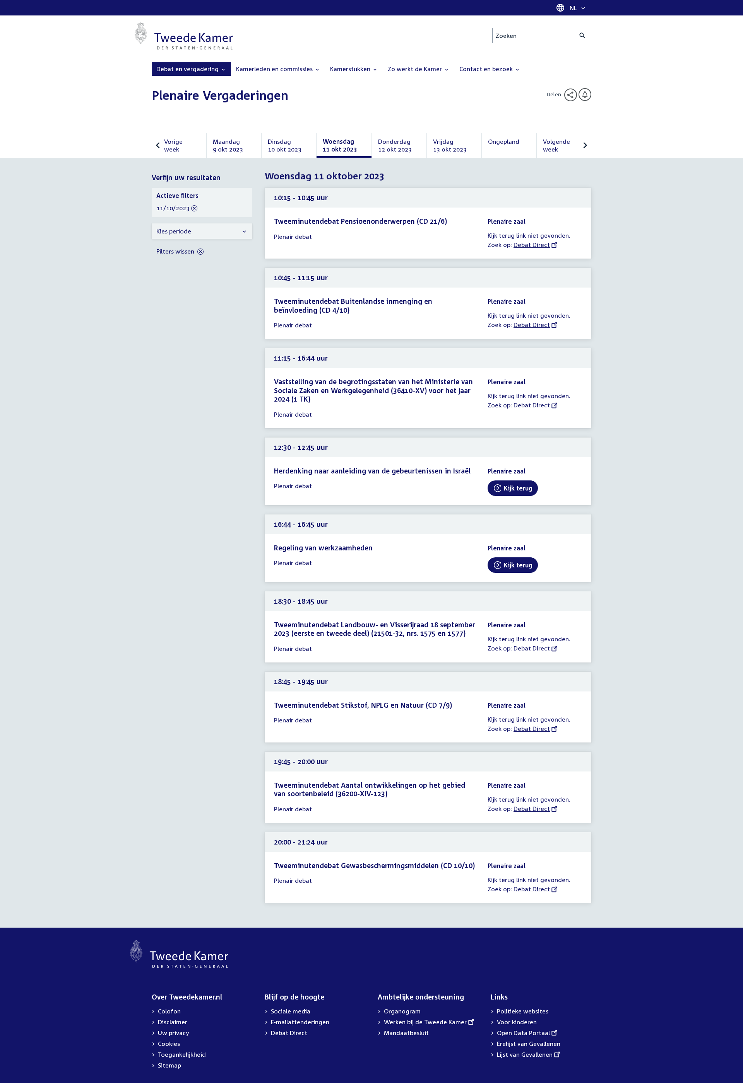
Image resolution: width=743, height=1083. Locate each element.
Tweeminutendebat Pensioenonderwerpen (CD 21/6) (360, 221)
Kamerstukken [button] (351, 69)
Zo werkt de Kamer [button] (415, 69)
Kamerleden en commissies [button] (275, 69)
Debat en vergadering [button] (188, 69)
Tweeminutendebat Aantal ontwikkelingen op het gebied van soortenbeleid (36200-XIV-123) (369, 789)
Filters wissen (176, 251)
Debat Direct (532, 245)
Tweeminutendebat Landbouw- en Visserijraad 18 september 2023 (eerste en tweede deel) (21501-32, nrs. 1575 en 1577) (374, 629)
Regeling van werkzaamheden (323, 547)
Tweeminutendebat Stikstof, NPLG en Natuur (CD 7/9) (363, 705)
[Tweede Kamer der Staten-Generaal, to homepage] (184, 35)
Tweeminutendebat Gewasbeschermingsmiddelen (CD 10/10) (374, 865)
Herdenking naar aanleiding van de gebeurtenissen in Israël (372, 471)
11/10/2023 (173, 208)
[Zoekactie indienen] (582, 35)
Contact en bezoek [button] (486, 69)
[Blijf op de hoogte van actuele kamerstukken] (585, 94)
